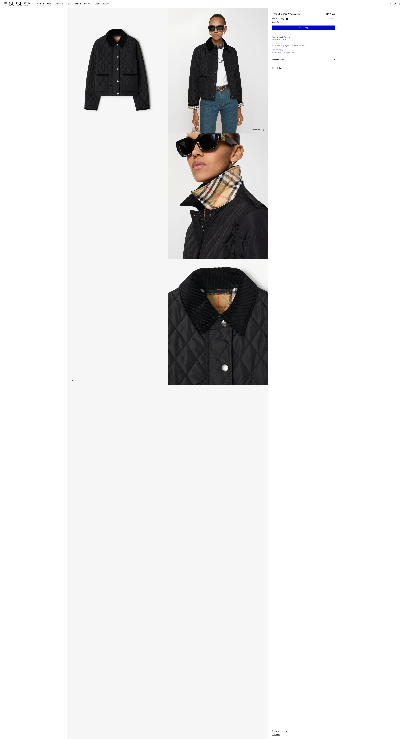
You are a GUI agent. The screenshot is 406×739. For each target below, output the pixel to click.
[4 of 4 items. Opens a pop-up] (167, 322)
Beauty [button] (106, 4)
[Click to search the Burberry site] (390, 4)
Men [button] (49, 4)
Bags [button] (97, 4)
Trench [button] (77, 4)
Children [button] (59, 4)
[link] (280, 731)
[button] (258, 129)
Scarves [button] (87, 4)
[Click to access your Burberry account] (395, 4)
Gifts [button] (68, 4)
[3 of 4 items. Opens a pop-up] (167, 196)
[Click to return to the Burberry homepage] (20, 4)
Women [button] (40, 4)
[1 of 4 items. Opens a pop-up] (117, 70)
